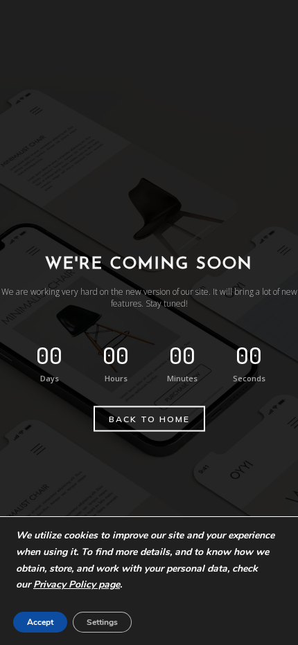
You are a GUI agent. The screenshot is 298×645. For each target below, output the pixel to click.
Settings (102, 622)
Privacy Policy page (76, 584)
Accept (40, 622)
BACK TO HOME (149, 419)
